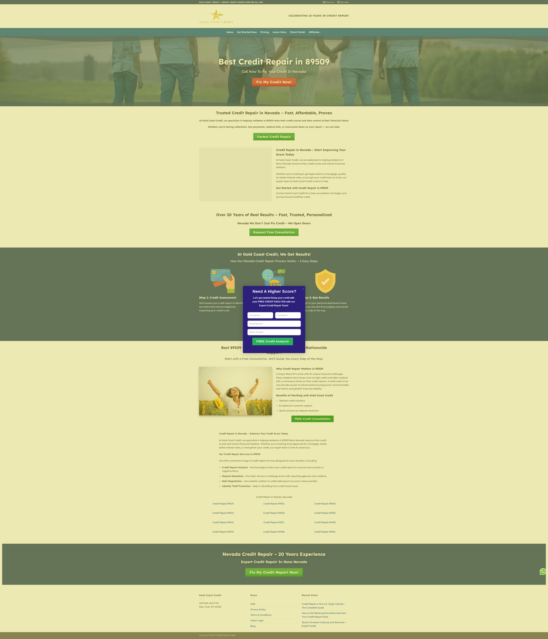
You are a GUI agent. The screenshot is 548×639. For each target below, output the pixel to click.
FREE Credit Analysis (272, 341)
